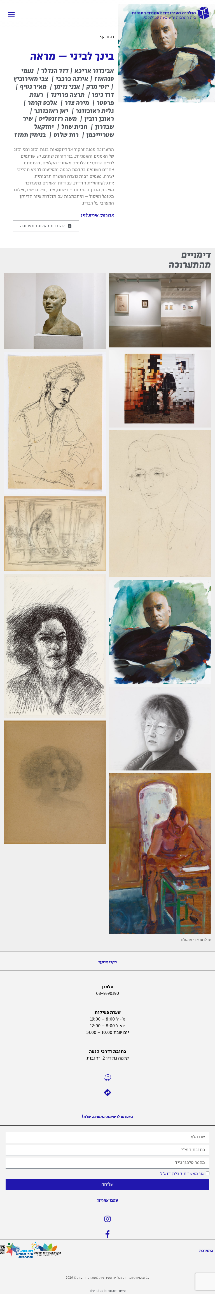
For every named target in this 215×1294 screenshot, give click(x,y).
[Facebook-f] (107, 1234)
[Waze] (107, 1077)
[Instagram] (107, 1219)
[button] (11, 14)
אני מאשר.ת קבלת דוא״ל (182, 1173)
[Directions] (107, 1092)
